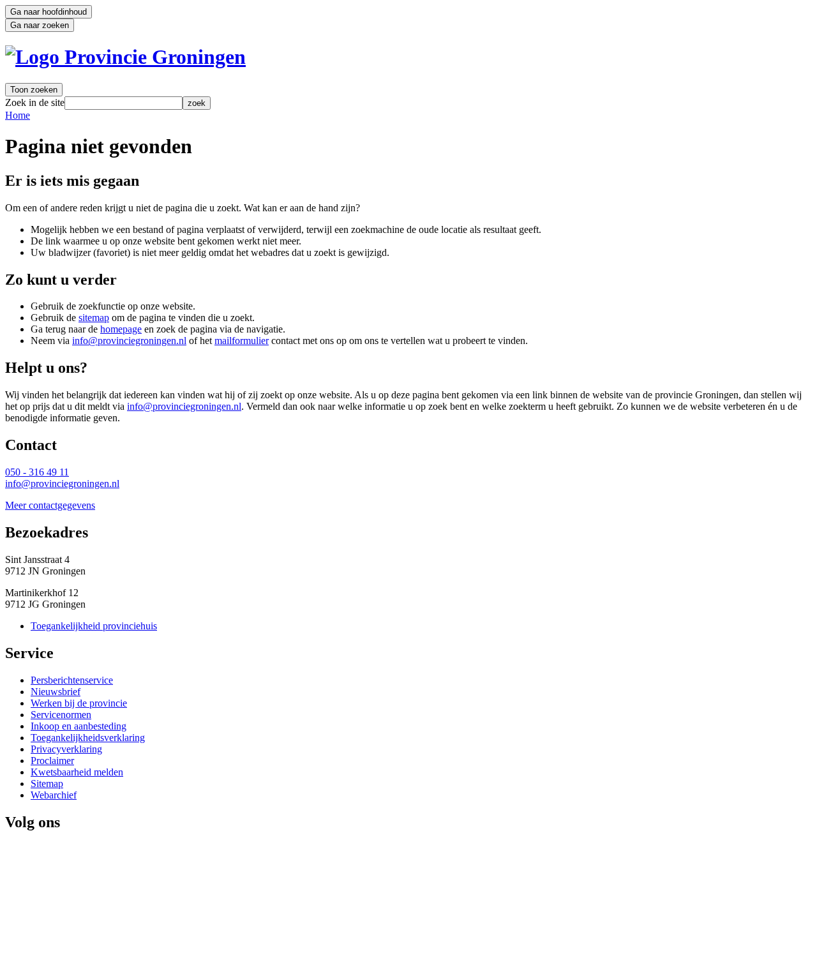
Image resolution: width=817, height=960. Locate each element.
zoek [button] (197, 103)
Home (17, 115)
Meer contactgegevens (50, 505)
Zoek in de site (34, 102)
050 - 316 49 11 (37, 472)
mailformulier (241, 340)
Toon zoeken (33, 89)
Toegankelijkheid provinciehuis (94, 625)
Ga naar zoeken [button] (39, 25)
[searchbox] (123, 103)
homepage (121, 329)
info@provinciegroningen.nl (129, 340)
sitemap (94, 317)
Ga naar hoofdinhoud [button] (48, 12)
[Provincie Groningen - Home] (125, 56)
